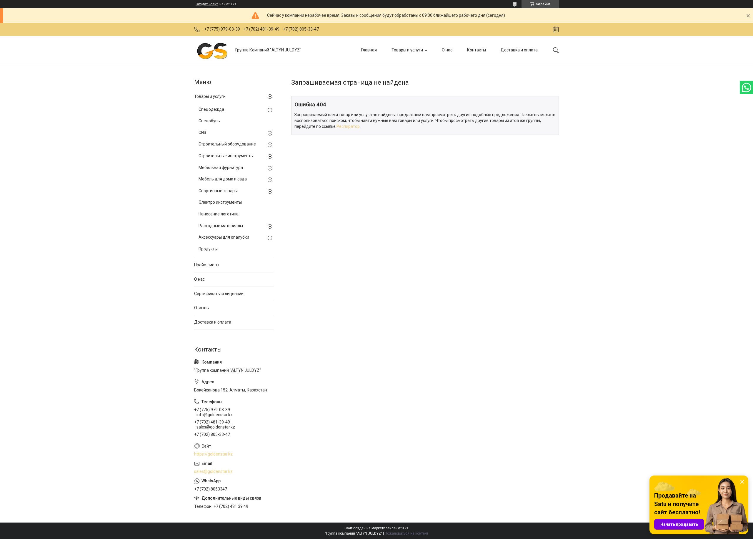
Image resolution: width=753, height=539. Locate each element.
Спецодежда (211, 109)
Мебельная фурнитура (221, 167)
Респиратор (348, 126)
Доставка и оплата (519, 50)
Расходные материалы (221, 225)
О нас (447, 50)
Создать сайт (207, 4)
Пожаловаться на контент (406, 533)
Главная (369, 50)
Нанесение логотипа (219, 214)
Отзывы (201, 307)
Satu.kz (403, 528)
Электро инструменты (220, 202)
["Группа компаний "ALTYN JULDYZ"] (212, 50)
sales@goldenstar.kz (213, 471)
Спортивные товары (218, 190)
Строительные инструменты (226, 155)
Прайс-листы (206, 264)
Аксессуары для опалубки (224, 237)
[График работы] (556, 29)
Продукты (208, 249)
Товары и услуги (407, 50)
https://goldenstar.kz (213, 454)
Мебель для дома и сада (223, 179)
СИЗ (202, 132)
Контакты (476, 50)
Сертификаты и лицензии (219, 293)
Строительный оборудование (227, 144)
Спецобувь (209, 120)
